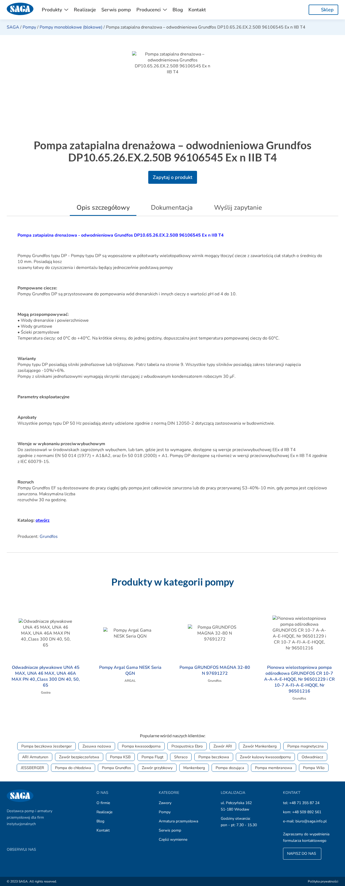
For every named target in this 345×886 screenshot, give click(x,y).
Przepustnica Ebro (187, 746)
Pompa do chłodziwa (73, 767)
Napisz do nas (302, 853)
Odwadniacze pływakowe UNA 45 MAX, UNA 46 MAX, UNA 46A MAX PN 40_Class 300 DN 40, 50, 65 (46, 676)
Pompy (29, 27)
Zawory (165, 802)
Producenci (148, 9)
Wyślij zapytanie (238, 207)
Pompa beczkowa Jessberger (46, 746)
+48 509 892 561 (306, 812)
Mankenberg (194, 767)
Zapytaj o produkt (172, 177)
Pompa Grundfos (116, 767)
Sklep (327, 9)
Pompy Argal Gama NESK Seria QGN (130, 670)
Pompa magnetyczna (305, 746)
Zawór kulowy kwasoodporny (265, 757)
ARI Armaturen (35, 757)
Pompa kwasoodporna (141, 746)
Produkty (52, 9)
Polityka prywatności (323, 881)
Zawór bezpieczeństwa (79, 757)
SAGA (13, 27)
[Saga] (20, 10)
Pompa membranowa (273, 767)
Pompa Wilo (314, 767)
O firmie (103, 802)
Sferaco (181, 757)
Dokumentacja (172, 207)
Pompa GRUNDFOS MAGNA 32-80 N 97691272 (215, 670)
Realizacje (85, 9)
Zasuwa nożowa (96, 746)
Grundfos (49, 536)
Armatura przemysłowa (178, 821)
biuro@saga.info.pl (311, 821)
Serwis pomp (116, 9)
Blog (177, 9)
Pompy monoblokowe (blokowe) (71, 27)
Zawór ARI (222, 746)
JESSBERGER (32, 767)
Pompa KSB (120, 757)
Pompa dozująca (230, 767)
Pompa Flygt (152, 757)
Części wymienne (173, 839)
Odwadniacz (312, 757)
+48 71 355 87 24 (304, 802)
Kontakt (197, 9)
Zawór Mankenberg (260, 746)
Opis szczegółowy (103, 207)
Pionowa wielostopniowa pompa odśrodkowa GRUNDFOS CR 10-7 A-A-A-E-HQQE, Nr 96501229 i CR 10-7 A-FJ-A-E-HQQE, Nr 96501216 (299, 679)
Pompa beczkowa (213, 757)
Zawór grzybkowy (157, 767)
